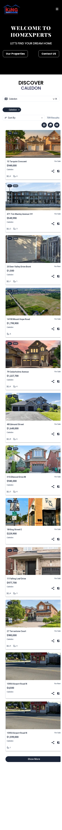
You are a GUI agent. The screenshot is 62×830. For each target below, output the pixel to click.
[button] (57, 9)
